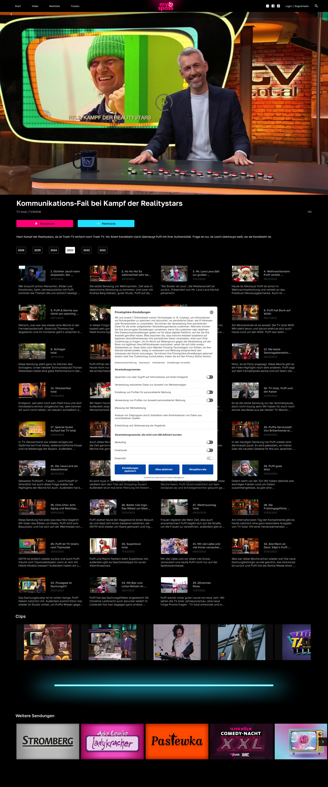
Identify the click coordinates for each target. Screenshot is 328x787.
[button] (18, 6)
